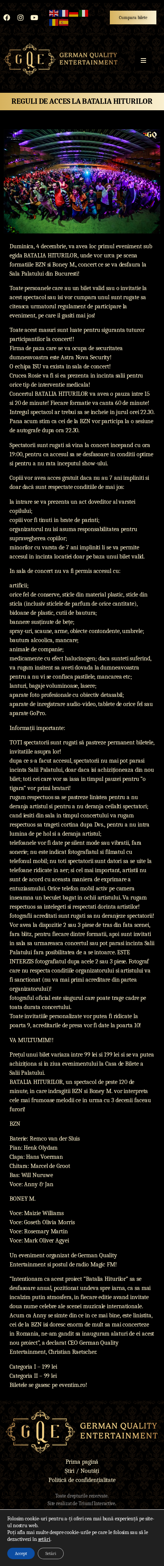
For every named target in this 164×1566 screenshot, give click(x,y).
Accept (21, 1553)
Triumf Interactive (97, 1503)
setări (44, 1539)
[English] (54, 13)
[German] (74, 13)
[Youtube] (34, 17)
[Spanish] (64, 22)
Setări (50, 1553)
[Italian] (84, 13)
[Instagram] (20, 17)
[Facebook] (7, 17)
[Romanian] (54, 22)
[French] (64, 13)
